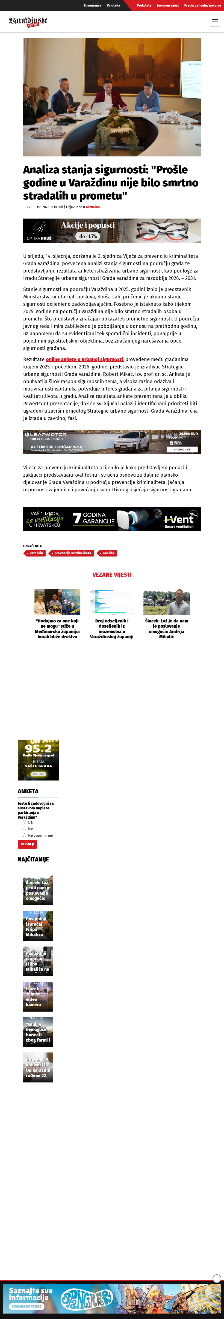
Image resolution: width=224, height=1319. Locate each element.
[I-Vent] (112, 519)
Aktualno (93, 207)
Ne (30, 829)
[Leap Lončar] (112, 442)
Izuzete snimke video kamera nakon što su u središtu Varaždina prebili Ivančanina (37, 997)
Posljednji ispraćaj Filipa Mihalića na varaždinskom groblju (40, 962)
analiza (108, 553)
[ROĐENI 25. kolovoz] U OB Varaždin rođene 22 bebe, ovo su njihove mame (38, 1068)
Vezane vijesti (112, 574)
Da (30, 822)
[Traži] (164, 21)
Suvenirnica (92, 5)
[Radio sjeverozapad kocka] (38, 760)
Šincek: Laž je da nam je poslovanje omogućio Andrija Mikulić (166, 628)
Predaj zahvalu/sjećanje (202, 5)
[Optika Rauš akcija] (112, 231)
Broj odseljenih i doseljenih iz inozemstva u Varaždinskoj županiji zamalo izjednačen (112, 629)
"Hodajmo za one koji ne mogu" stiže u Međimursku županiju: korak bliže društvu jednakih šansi (57, 629)
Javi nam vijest (168, 5)
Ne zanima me (40, 835)
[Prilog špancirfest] (112, 1298)
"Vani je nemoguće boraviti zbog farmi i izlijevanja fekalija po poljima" (38, 1032)
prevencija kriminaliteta (73, 553)
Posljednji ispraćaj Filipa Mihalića (36, 926)
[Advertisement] (112, 696)
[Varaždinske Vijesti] (28, 21)
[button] (27, 614)
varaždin (36, 553)
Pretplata (144, 5)
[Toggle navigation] (215, 22)
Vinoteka (113, 5)
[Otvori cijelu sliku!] (112, 97)
